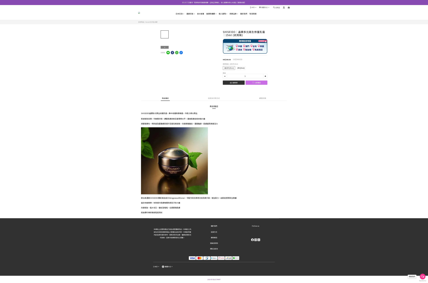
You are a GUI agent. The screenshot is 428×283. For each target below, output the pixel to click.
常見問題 (252, 14)
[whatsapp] (176, 52)
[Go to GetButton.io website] (422, 280)
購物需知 (214, 237)
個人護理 (222, 14)
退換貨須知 (214, 243)
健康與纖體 (210, 14)
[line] (168, 52)
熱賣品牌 (233, 14)
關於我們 (243, 14)
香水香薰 (200, 14)
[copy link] (181, 52)
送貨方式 (214, 232)
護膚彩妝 (189, 14)
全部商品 (141, 22)
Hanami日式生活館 (151, 22)
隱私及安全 (214, 249)
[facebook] (172, 52)
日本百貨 (179, 14)
